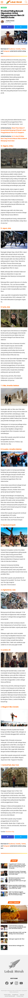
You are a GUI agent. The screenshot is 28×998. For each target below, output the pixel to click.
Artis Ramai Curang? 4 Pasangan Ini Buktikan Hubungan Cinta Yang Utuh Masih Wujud (17, 873)
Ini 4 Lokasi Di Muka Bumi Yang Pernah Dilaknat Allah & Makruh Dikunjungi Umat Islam (14, 138)
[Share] (7, 27)
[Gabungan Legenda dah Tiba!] (4, 940)
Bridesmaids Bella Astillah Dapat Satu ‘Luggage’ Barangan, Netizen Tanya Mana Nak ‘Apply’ (17, 887)
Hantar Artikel (7, 994)
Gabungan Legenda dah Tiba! (16, 939)
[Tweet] (20, 27)
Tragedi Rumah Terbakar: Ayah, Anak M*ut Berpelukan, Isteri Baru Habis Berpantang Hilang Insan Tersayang (17, 866)
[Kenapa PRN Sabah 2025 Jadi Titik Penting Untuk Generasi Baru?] (4, 934)
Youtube (18, 49)
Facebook (12, 49)
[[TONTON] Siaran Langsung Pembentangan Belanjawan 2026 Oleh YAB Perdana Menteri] (4, 927)
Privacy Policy (20, 996)
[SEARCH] (26, 2)
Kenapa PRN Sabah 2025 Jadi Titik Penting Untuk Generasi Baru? (17, 933)
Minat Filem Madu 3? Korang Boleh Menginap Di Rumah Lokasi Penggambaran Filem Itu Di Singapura (13, 130)
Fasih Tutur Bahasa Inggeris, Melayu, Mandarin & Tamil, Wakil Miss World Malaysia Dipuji (17, 893)
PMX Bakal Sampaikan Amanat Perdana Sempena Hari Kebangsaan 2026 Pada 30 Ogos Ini (17, 880)
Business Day (10, 831)
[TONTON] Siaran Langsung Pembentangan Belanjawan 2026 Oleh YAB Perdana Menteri (17, 927)
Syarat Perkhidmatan (10, 996)
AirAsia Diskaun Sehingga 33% (16, 945)
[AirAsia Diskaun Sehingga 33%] (4, 947)
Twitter (23, 49)
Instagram (6, 51)
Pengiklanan (15, 994)
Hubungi (22, 994)
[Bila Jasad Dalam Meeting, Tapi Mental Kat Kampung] (14, 914)
